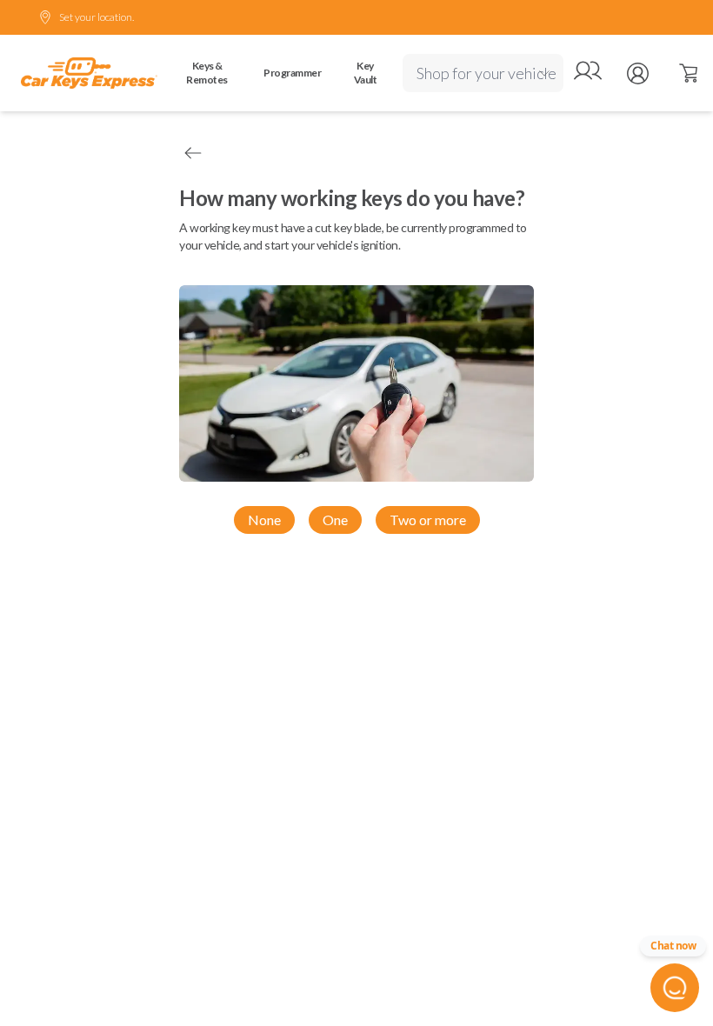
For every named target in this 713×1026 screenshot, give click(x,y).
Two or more (428, 519)
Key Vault (365, 72)
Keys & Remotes (207, 72)
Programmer (292, 72)
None (264, 519)
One (335, 519)
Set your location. (96, 16)
